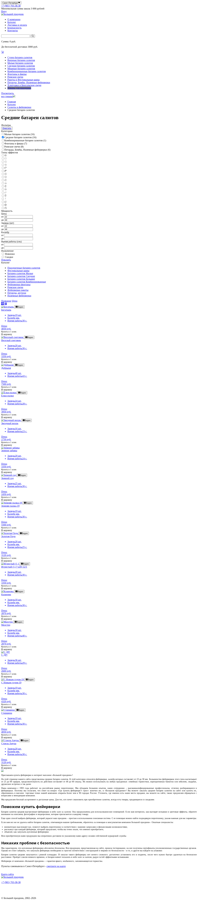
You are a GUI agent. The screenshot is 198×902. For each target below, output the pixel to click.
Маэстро (5, 625)
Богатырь (6, 310)
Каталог (11, 22)
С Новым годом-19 (11, 682)
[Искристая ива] (4, 189)
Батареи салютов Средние (21, 276)
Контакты (12, 30)
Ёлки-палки (7, 395)
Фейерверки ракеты (17, 290)
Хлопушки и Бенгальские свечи (24, 85)
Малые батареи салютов (20, 63)
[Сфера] (4, 174)
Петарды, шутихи (16, 293)
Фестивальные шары (18, 270)
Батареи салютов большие (21, 279)
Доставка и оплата (17, 25)
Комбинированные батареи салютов (26, 71)
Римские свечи (15, 77)
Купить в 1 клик (8, 332)
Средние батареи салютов (21, 65)
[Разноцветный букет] (4, 171)
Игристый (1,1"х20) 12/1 (14, 566)
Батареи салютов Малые (20, 273)
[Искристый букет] (4, 161)
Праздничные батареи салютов (23, 268)
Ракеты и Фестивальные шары (23, 79)
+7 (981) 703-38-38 (11, 5)
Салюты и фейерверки (19, 107)
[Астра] (4, 155)
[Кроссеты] (4, 195)
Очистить (6, 128)
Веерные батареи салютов (21, 60)
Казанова (6, 594)
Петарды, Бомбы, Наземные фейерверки (28, 82)
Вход (3, 11)
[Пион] (4, 180)
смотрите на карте (56, 866)
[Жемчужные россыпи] (4, 158)
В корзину (6, 334)
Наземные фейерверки (19, 295)
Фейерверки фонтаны (18, 284)
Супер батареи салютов (19, 57)
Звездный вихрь (9, 423)
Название (6, 301)
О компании (13, 19)
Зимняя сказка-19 (10, 506)
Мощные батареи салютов (21, 68)
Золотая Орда (8, 536)
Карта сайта (7, 874)
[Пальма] (4, 165)
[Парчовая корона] (4, 168)
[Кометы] (4, 192)
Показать (6, 259)
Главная (11, 101)
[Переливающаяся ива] (4, 208)
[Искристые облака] (4, 183)
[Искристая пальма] (4, 202)
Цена (14, 301)
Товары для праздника (19, 88)
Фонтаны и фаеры (17, 74)
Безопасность (14, 27)
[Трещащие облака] (4, 177)
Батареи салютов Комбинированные (26, 281)
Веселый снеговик (11, 340)
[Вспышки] (4, 186)
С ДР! (4, 655)
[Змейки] (4, 199)
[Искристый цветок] (4, 205)
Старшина (6, 713)
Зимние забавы (9, 450)
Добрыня (6, 368)
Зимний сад (7, 478)
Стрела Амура (8, 743)
